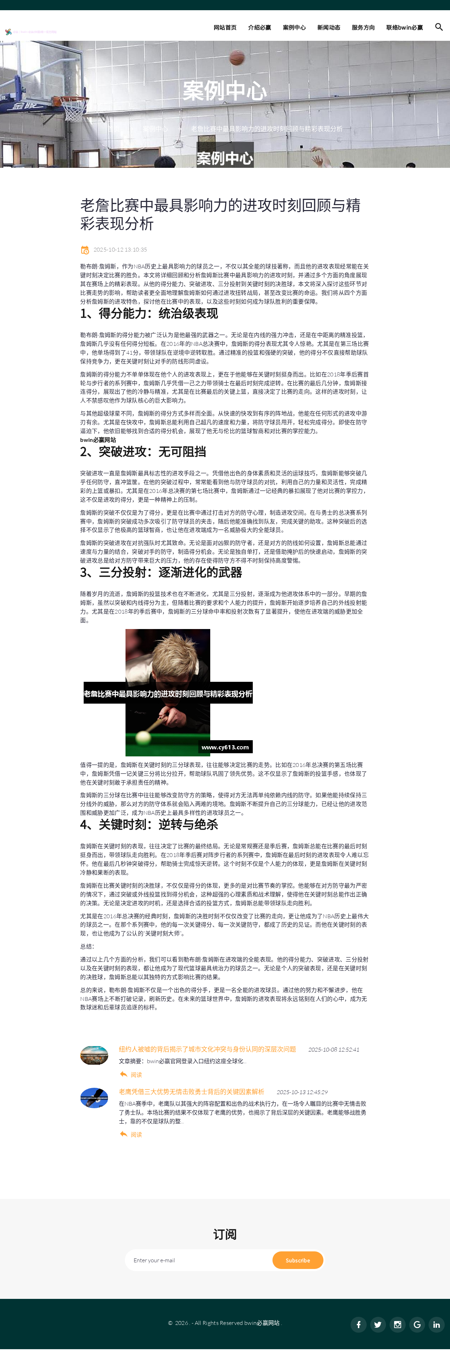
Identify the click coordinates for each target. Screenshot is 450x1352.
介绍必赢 (259, 27)
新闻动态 (328, 27)
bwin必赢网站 (262, 1322)
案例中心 (294, 27)
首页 (113, 129)
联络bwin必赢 (404, 27)
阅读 (136, 1074)
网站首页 (225, 27)
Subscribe (298, 1260)
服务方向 (363, 27)
